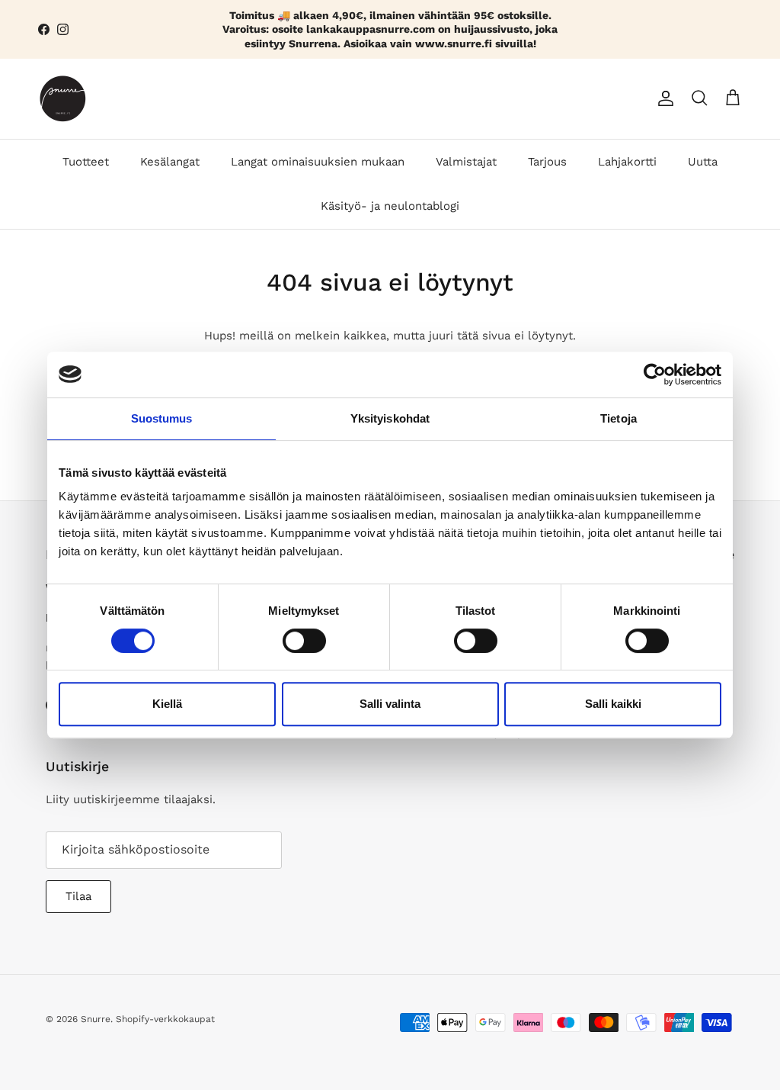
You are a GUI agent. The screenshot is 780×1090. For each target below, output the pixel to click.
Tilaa (78, 896)
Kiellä (167, 703)
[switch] (304, 641)
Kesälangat (170, 162)
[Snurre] (63, 99)
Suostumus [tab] (162, 418)
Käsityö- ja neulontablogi (390, 206)
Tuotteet (85, 162)
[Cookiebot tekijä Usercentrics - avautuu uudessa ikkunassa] (654, 374)
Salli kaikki (613, 703)
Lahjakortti (627, 162)
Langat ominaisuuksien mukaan (317, 162)
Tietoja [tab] (618, 418)
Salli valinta (390, 703)
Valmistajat (466, 162)
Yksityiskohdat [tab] (390, 418)
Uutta (703, 162)
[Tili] (663, 98)
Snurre (95, 1019)
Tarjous (547, 162)
